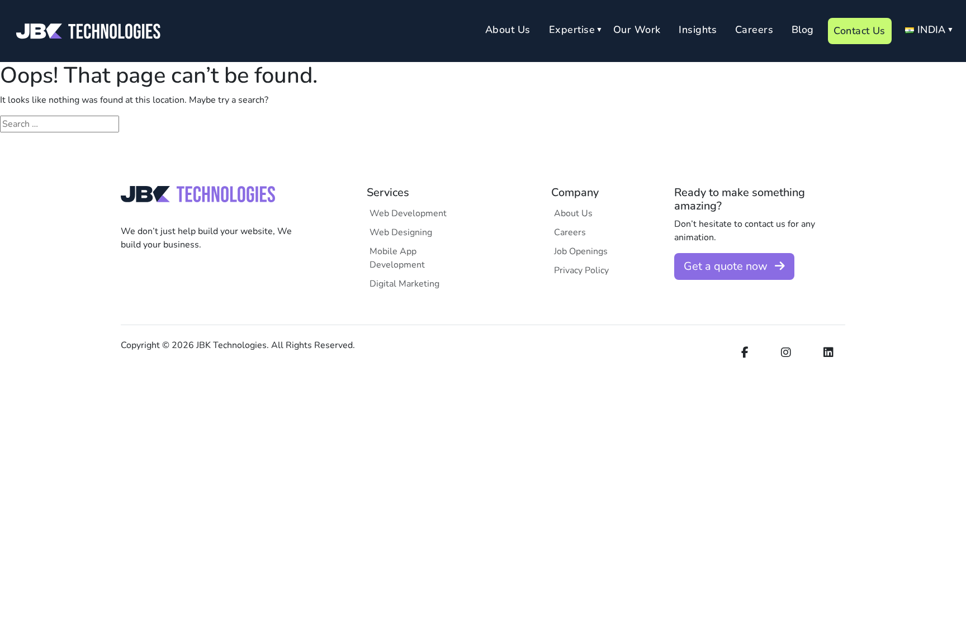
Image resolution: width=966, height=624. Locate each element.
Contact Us (860, 30)
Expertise (572, 29)
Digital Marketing (404, 284)
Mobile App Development (397, 258)
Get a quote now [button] (727, 266)
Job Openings (581, 251)
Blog (803, 29)
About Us (508, 29)
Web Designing (401, 232)
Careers (754, 29)
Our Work (637, 29)
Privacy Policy (581, 270)
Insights (698, 29)
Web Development (408, 213)
